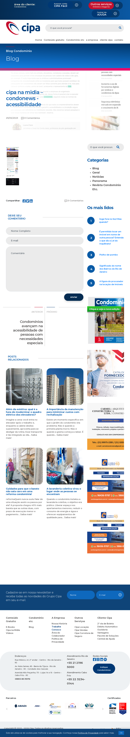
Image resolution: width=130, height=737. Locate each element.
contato (118, 40)
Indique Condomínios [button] (104, 668)
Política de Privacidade (88, 733)
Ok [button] (121, 733)
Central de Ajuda (106, 639)
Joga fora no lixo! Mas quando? (110, 220)
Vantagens (103, 633)
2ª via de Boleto (105, 623)
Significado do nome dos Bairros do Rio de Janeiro (110, 269)
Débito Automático (107, 626)
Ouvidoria (102, 630)
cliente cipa (106, 40)
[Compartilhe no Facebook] (24, 201)
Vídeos (9, 633)
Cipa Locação (82, 627)
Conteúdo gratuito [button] (54, 40)
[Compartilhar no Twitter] (27, 201)
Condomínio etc (75, 40)
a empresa (92, 40)
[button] (13, 709)
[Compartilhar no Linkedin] (31, 201)
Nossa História (59, 623)
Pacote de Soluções (108, 636)
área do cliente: (24, 4)
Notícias (98, 176)
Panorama (99, 181)
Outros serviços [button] (101, 5)
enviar (73, 297)
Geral (96, 172)
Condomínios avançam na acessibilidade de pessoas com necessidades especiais (28, 332)
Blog (95, 168)
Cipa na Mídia (13, 630)
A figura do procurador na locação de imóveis (111, 283)
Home (38, 40)
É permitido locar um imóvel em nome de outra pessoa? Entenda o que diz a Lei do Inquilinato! (111, 237)
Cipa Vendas (81, 630)
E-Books (10, 627)
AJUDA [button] (102, 13)
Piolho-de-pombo (108, 255)
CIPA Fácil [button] (60, 5)
